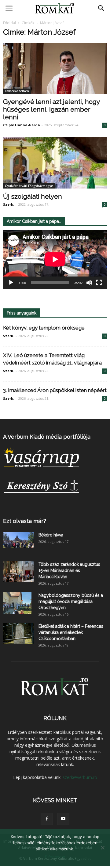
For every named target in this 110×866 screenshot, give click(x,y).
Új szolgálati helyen (32, 196)
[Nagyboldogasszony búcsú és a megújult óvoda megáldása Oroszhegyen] (17, 603)
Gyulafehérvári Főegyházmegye (29, 186)
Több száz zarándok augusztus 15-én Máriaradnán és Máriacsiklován (69, 570)
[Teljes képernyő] (99, 283)
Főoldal (9, 22)
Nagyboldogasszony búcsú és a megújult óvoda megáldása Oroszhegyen (70, 601)
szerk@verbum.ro (80, 777)
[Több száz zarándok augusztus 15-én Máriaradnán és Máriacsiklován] (18, 571)
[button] (101, 8)
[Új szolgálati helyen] (55, 162)
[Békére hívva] (18, 540)
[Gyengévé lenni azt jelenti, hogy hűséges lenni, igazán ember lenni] (55, 68)
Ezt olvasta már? (24, 521)
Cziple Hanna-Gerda (21, 125)
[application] (55, 259)
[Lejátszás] (11, 283)
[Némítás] (89, 283)
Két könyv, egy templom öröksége (44, 328)
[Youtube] (63, 819)
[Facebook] (47, 819)
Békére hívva (50, 534)
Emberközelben (17, 91)
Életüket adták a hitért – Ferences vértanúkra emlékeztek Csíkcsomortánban (70, 632)
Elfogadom (55, 856)
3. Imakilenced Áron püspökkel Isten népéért (55, 390)
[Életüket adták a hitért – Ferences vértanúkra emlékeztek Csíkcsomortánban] (18, 633)
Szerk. (8, 204)
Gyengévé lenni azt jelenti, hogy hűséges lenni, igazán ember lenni (51, 109)
